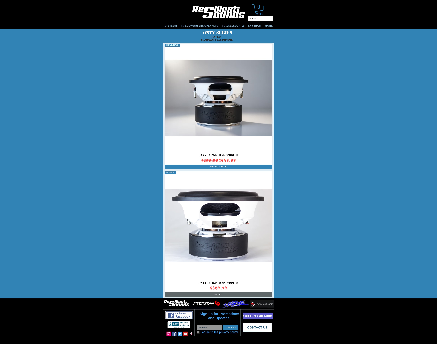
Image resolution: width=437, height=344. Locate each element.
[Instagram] (168, 334)
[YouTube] (185, 334)
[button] (259, 9)
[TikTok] (191, 334)
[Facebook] (174, 334)
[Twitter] (180, 334)
